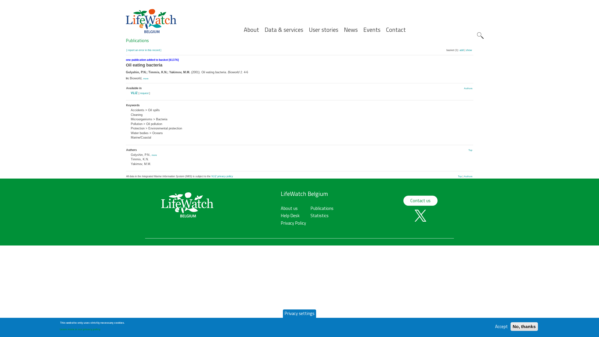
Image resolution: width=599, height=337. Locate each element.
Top (470, 150)
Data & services (284, 30)
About (251, 30)
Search (480, 35)
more (146, 78)
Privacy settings (299, 313)
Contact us (420, 200)
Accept (501, 326)
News (351, 30)
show (469, 50)
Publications (137, 40)
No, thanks (524, 326)
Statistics (319, 215)
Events (371, 30)
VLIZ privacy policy (222, 176)
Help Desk (290, 215)
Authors (468, 88)
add (462, 50)
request (144, 93)
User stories (323, 30)
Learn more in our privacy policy (80, 329)
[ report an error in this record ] (143, 50)
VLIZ (134, 93)
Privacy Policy (293, 223)
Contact (396, 30)
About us (289, 208)
